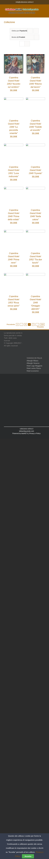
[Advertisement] (24, 400)
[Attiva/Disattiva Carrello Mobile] (44, 11)
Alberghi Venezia (33, 363)
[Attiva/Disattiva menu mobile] (44, 8)
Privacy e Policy (35, 433)
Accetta (28, 856)
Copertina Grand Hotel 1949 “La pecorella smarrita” (13, 127)
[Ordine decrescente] (36, 31)
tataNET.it (24, 433)
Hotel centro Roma (34, 368)
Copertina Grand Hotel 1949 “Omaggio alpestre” (35, 302)
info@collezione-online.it (24, 2)
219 (42, 324)
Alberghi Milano (32, 361)
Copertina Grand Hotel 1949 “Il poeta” (35, 170)
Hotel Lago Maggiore (34, 366)
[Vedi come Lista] (27, 43)
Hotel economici (33, 371)
